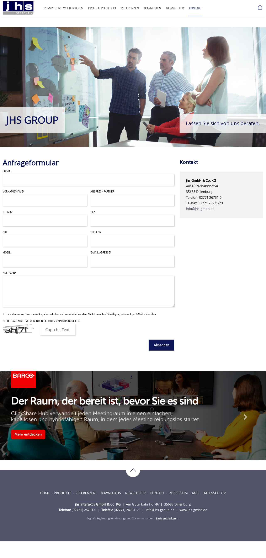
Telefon (95, 232)
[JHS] (22, 8)
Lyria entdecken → (167, 518)
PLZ (92, 212)
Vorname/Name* (13, 191)
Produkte (63, 493)
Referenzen (130, 8)
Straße (8, 212)
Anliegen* (9, 273)
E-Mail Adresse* (100, 252)
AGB (195, 493)
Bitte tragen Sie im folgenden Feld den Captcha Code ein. (41, 321)
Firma (6, 171)
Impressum (178, 493)
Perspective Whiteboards (63, 8)
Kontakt (195, 8)
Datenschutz (214, 493)
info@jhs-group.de (160, 510)
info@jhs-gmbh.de (200, 208)
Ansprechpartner (102, 191)
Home (45, 493)
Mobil (7, 252)
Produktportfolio (102, 8)
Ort (5, 232)
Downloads (152, 8)
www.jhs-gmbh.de (193, 510)
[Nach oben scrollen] (133, 470)
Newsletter (175, 8)
